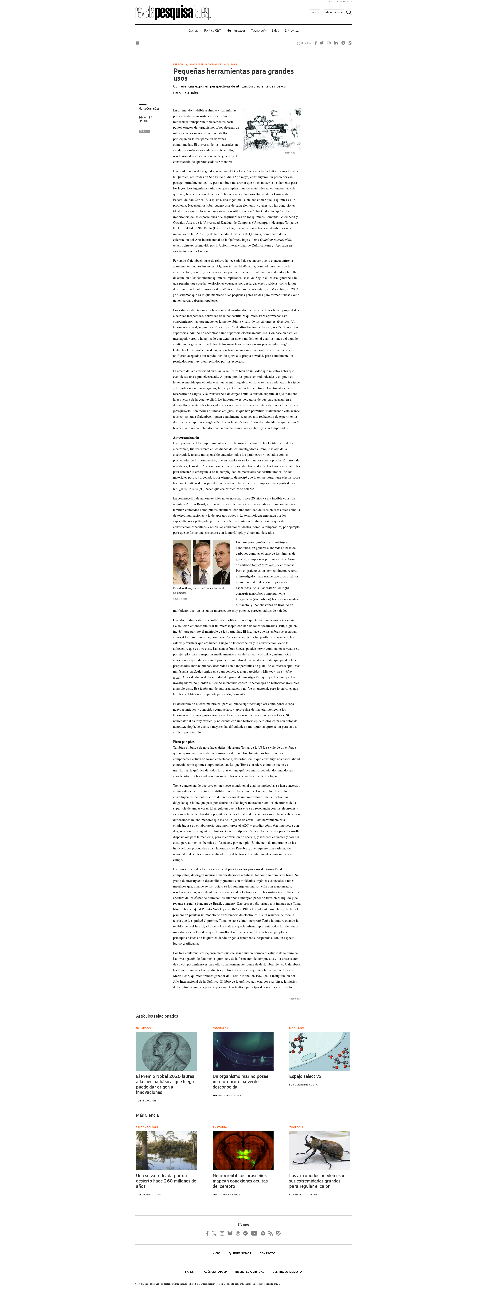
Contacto (267, 1253)
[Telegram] (245, 1233)
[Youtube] (254, 1233)
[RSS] (269, 1233)
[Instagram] (221, 1233)
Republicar (295, 999)
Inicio (216, 1253)
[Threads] (237, 1233)
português (346, 1)
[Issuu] (277, 1233)
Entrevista (292, 30)
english (333, 1)
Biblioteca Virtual (250, 1272)
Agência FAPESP (216, 1272)
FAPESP (190, 1272)
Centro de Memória (287, 1272)
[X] (214, 1233)
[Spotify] (263, 1233)
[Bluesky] (229, 1233)
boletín (315, 12)
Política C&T (212, 30)
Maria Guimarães (149, 109)
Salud (275, 30)
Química (144, 131)
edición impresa (334, 12)
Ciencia (193, 30)
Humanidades (236, 30)
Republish (306, 43)
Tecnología (258, 30)
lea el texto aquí (264, 564)
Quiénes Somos (240, 1253)
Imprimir (137, 43)
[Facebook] (208, 1233)
